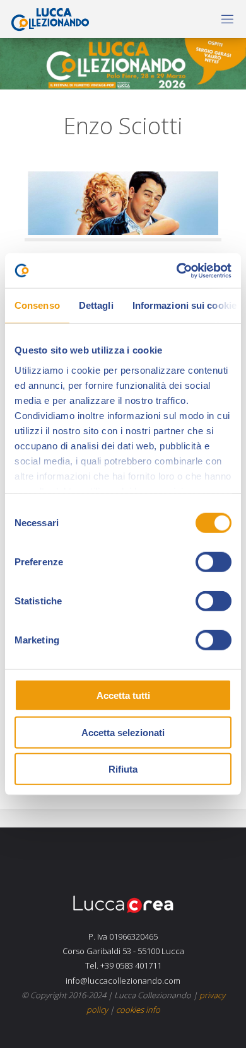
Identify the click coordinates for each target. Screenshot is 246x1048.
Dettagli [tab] (96, 305)
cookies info (138, 1009)
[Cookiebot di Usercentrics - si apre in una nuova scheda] (176, 270)
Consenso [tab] (37, 305)
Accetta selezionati (123, 732)
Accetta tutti (123, 695)
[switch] (213, 562)
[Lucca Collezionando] (47, 19)
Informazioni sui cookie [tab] (184, 305)
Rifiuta (123, 769)
